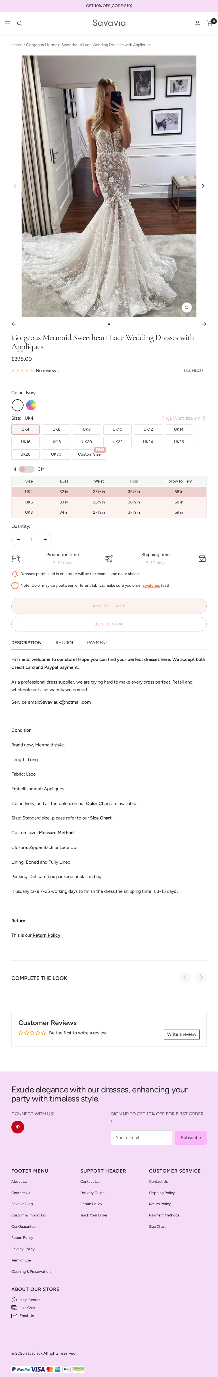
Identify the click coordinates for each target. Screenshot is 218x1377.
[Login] (197, 23)
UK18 (56, 441)
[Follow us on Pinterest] (17, 1127)
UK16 (25, 441)
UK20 (87, 441)
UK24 (148, 441)
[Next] (203, 186)
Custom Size (91, 453)
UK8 (87, 429)
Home (16, 44)
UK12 (148, 429)
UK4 (26, 429)
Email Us (27, 1316)
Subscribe (191, 1137)
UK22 (118, 441)
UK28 (25, 454)
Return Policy (22, 1237)
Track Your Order (93, 1215)
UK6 (56, 429)
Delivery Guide (92, 1193)
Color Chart (98, 803)
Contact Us (20, 1193)
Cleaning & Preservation (31, 1271)
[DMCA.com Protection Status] (78, 1369)
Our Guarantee (23, 1226)
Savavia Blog (22, 1204)
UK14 (179, 429)
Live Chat (27, 1308)
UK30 (56, 454)
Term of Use (21, 1260)
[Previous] (13, 324)
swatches (151, 585)
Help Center (29, 1300)
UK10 (117, 429)
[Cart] (210, 23)
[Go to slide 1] (109, 324)
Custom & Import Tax (28, 1215)
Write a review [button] (181, 1034)
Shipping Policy (162, 1193)
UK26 (179, 441)
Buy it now (109, 624)
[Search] (19, 23)
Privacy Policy (23, 1249)
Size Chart (157, 1226)
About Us (19, 1181)
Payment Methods (164, 1215)
